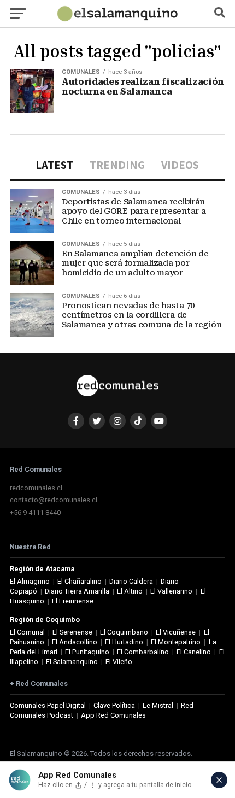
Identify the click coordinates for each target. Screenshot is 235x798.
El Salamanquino (72, 662)
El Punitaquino (87, 652)
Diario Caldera (131, 581)
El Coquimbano (124, 632)
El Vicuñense (176, 632)
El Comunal (27, 632)
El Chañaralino (79, 581)
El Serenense (72, 632)
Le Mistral (158, 705)
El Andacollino (74, 642)
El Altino (130, 591)
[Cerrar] (219, 780)
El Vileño (118, 662)
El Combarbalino (143, 652)
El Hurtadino (124, 642)
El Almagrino (30, 581)
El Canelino (194, 652)
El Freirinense (72, 601)
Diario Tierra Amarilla (77, 591)
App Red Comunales (113, 715)
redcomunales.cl (36, 488)
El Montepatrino (176, 642)
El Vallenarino (171, 591)
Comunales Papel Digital (48, 705)
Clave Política (114, 705)
